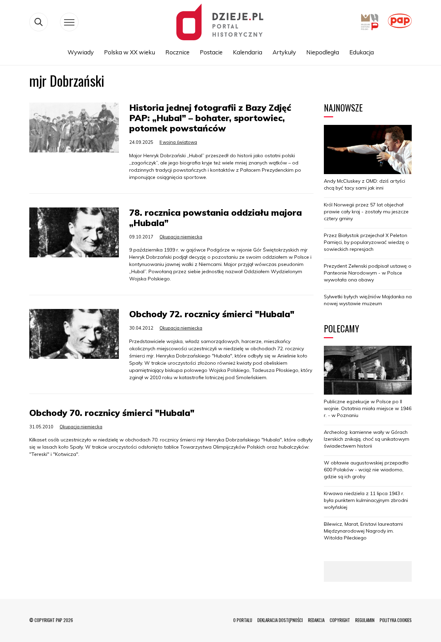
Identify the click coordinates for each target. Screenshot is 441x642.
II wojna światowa (178, 142)
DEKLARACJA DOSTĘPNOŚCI (280, 620)
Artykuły (284, 52)
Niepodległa (322, 52)
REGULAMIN (365, 620)
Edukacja (361, 52)
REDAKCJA (316, 620)
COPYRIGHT (340, 620)
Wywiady (81, 52)
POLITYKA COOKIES (396, 620)
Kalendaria (247, 52)
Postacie (211, 52)
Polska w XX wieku (129, 52)
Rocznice (177, 52)
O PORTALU (242, 620)
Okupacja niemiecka (181, 236)
